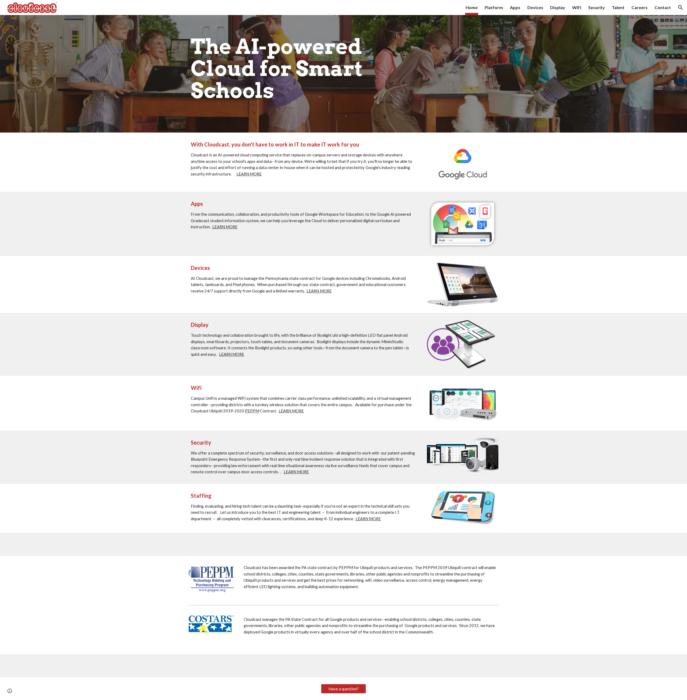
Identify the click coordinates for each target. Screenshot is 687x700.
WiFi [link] (576, 7)
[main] (304, 74)
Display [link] (557, 7)
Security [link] (596, 7)
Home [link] (472, 7)
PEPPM (252, 411)
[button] (680, 7)
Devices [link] (535, 7)
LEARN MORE (249, 174)
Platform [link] (494, 7)
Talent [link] (618, 7)
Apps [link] (515, 7)
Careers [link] (639, 7)
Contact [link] (663, 7)
